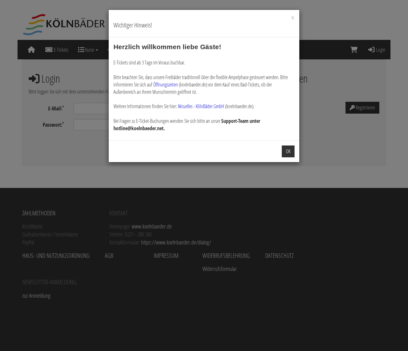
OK (288, 151)
